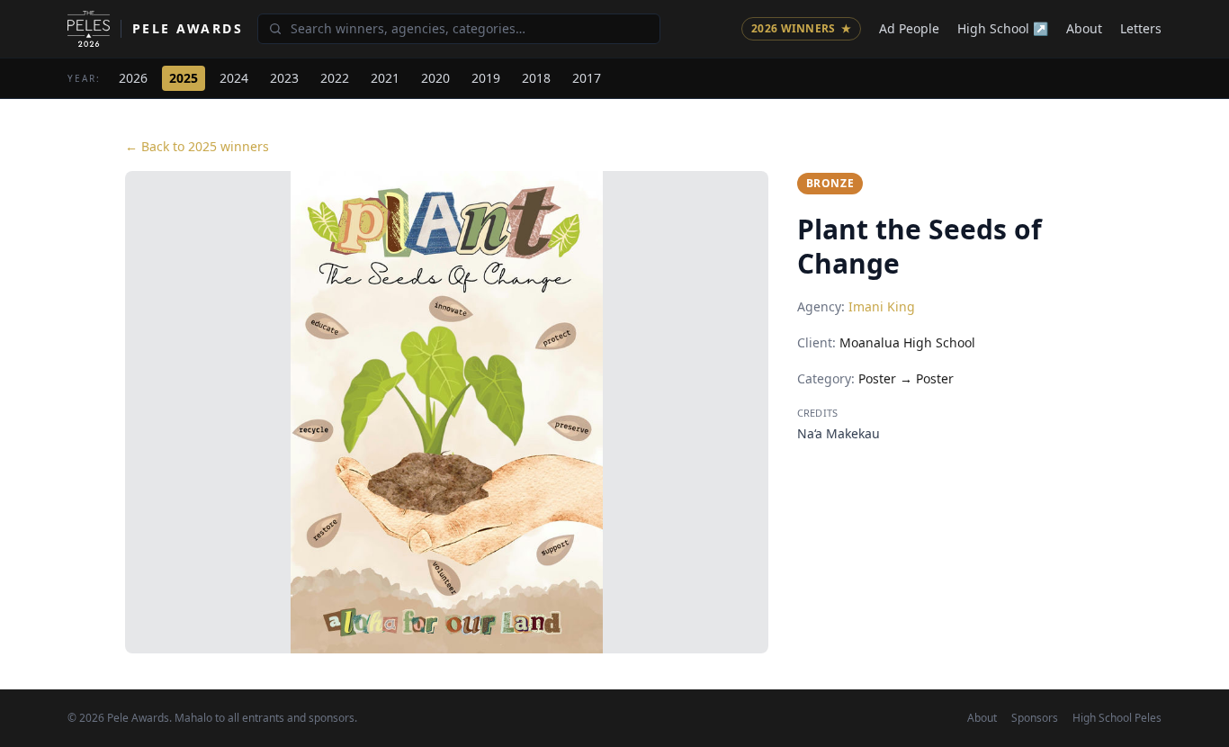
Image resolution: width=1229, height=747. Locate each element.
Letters (1141, 28)
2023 (284, 77)
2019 (485, 77)
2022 (334, 77)
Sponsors (1034, 718)
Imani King (881, 306)
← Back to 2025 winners (197, 146)
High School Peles (1117, 718)
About (1084, 28)
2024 (234, 77)
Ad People (909, 28)
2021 (385, 77)
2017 (586, 77)
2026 (133, 77)
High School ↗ (1002, 28)
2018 (536, 77)
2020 (435, 77)
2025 (183, 77)
